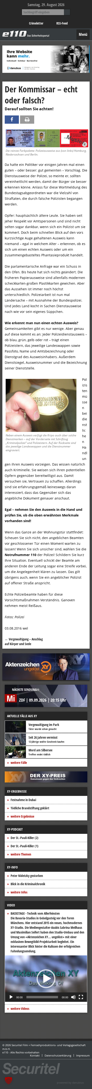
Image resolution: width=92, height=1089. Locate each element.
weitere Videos (20, 1008)
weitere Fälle (19, 762)
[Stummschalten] (73, 997)
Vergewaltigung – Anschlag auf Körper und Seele (24, 641)
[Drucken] (27, 119)
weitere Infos (19, 892)
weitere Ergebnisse (22, 816)
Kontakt (35, 1055)
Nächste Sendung (24, 689)
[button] (46, 978)
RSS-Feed (62, 23)
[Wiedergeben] (11, 997)
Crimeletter (36, 23)
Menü (83, 34)
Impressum (83, 1055)
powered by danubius (70, 1082)
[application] (46, 978)
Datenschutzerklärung (58, 1055)
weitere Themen (21, 854)
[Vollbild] (81, 997)
